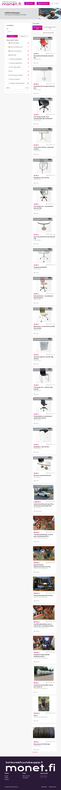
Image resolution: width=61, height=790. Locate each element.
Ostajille (6, 777)
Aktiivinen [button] (12, 36)
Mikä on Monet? (26, 775)
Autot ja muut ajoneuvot (15, 51)
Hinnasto (7, 779)
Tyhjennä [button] (27, 87)
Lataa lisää (35, 752)
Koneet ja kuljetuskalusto (16, 63)
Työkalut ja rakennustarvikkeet (17, 83)
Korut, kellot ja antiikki (15, 67)
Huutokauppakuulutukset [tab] (50, 27)
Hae (7, 28)
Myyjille (6, 775)
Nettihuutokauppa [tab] (37, 27)
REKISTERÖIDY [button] (44, 3)
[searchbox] (7, 90)
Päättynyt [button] (23, 36)
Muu (11, 71)
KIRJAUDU (30, 3)
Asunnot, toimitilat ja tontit (16, 47)
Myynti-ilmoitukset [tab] (48, 32)
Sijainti (7, 87)
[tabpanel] (44, 393)
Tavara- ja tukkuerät (15, 79)
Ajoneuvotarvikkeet (14, 43)
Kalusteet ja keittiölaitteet (16, 59)
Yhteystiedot (25, 777)
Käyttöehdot (44, 786)
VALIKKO (56, 3)
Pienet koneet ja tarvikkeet (16, 75)
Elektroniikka (13, 55)
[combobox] (17, 90)
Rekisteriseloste (52, 786)
